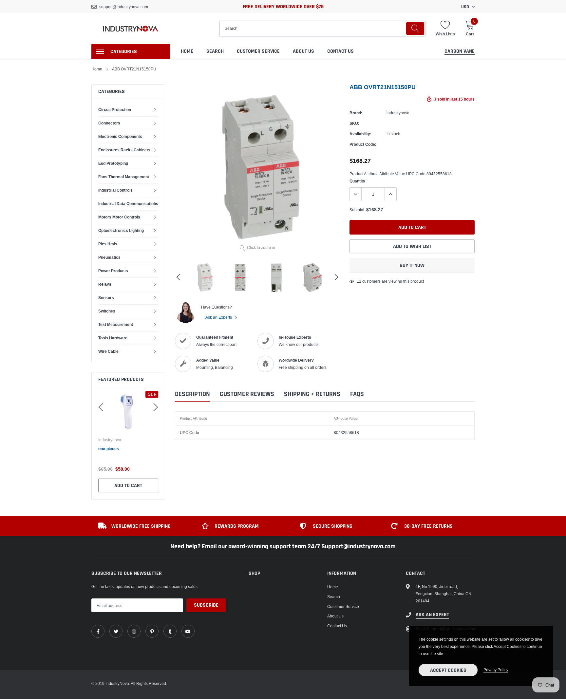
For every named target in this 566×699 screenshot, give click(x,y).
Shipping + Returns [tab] (312, 394)
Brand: (355, 112)
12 (359, 281)
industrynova (109, 440)
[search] (415, 28)
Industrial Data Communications (128, 203)
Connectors (109, 123)
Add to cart (128, 485)
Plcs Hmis (107, 243)
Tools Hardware (112, 337)
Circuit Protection (114, 109)
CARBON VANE (459, 51)
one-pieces (108, 448)
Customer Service (258, 51)
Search (215, 51)
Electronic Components (120, 136)
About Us (303, 51)
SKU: (354, 123)
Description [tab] (192, 394)
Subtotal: (357, 209)
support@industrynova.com (123, 6)
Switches (106, 311)
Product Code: (362, 144)
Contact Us (340, 51)
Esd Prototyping (113, 163)
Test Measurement (115, 324)
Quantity (357, 181)
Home (187, 51)
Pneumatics (109, 257)
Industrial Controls (115, 190)
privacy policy (495, 669)
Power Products (113, 270)
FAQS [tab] (357, 394)
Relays (104, 284)
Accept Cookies (448, 670)
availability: (360, 133)
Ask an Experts (219, 317)
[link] (97, 631)
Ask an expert (432, 614)
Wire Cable (108, 351)
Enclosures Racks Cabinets (124, 149)
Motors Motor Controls (119, 217)
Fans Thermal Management (123, 176)
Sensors (106, 297)
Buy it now (412, 265)
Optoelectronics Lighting (121, 230)
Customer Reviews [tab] (247, 394)
